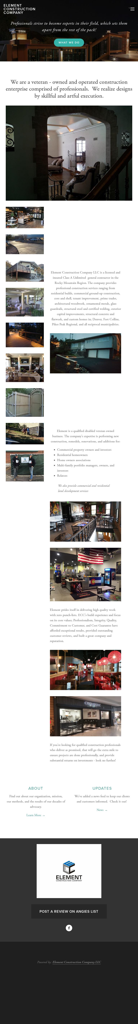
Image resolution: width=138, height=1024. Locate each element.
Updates (102, 788)
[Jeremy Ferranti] (69, 928)
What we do (69, 42)
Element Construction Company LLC (76, 962)
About (35, 788)
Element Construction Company (20, 9)
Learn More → (35, 815)
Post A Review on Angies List (69, 911)
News (100, 810)
